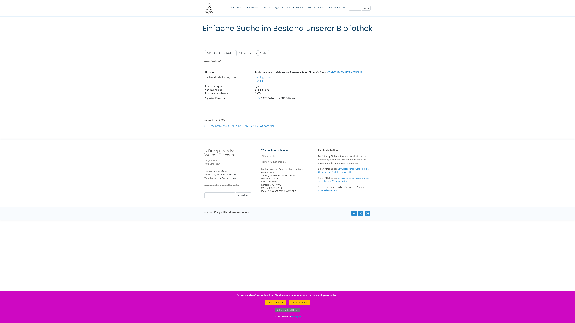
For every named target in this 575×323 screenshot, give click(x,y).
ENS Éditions (262, 81)
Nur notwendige (299, 302)
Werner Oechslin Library (226, 178)
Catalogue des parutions (269, 77)
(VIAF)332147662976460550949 (344, 72)
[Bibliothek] (354, 213)
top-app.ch (296, 316)
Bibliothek (252, 7)
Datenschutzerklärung (287, 310)
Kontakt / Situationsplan (274, 161)
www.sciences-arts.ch (329, 190)
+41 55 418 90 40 (221, 171)
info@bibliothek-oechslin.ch (224, 174)
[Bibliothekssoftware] (360, 213)
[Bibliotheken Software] (367, 213)
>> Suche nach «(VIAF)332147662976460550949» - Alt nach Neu (239, 126)
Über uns (235, 7)
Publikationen (336, 7)
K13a (258, 98)
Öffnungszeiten (269, 156)
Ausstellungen (294, 7)
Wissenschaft (315, 7)
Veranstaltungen (272, 7)
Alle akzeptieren (276, 302)
